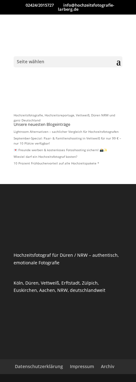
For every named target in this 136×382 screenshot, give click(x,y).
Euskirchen (25, 290)
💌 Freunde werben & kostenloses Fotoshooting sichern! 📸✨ (60, 150)
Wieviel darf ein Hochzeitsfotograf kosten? (45, 156)
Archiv (107, 366)
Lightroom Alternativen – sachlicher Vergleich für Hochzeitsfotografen (66, 131)
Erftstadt (70, 283)
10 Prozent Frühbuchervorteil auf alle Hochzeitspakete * (56, 163)
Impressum (82, 366)
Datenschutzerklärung (39, 366)
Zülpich (90, 283)
